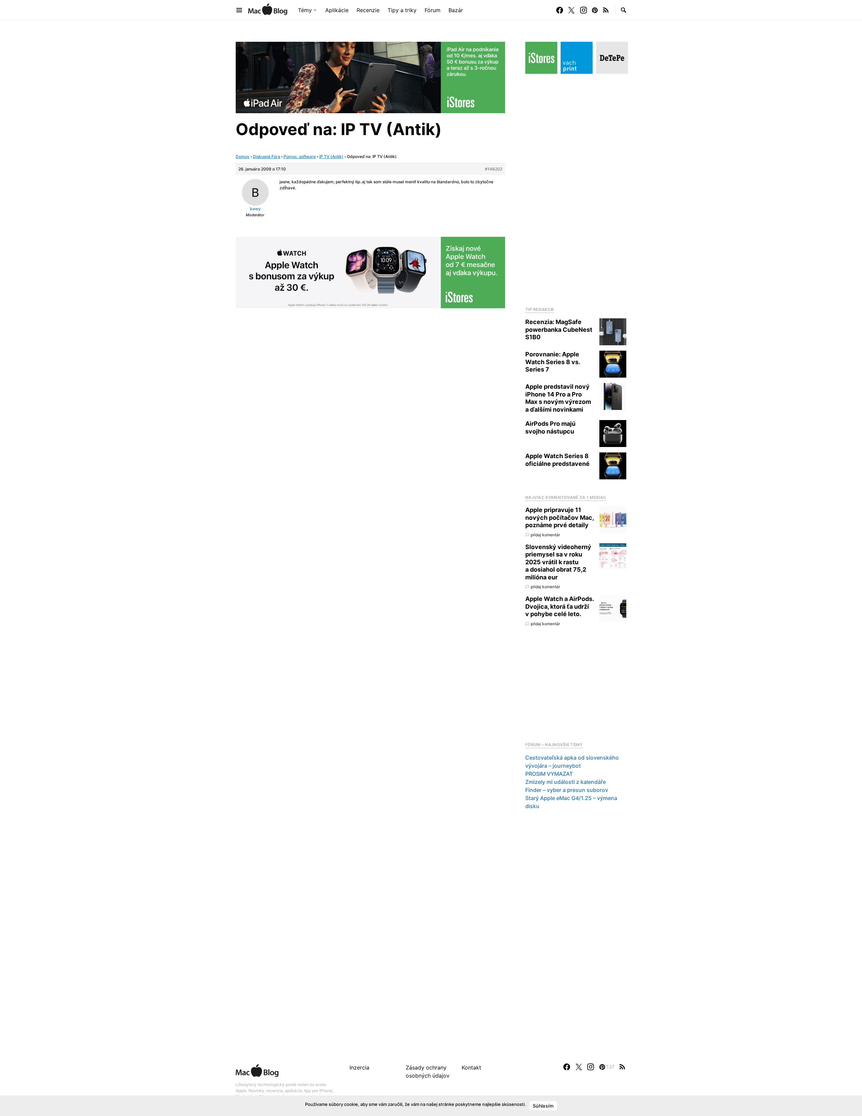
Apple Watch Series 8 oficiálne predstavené (557, 459)
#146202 (493, 168)
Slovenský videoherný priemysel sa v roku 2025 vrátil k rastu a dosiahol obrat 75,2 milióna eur (558, 562)
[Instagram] (583, 10)
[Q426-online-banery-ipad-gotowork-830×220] (370, 76)
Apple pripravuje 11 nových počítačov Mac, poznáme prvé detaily (559, 517)
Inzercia (359, 1067)
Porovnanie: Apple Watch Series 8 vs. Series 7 (552, 362)
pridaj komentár (545, 534)
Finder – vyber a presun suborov (566, 790)
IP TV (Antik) (331, 156)
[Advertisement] (575, 188)
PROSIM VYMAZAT (549, 773)
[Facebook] (559, 10)
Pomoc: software (300, 156)
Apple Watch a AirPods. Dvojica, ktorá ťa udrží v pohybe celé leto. (559, 606)
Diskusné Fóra (266, 156)
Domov (243, 156)
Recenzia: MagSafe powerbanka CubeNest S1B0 (558, 329)
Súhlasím (543, 1106)
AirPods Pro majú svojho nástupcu (550, 427)
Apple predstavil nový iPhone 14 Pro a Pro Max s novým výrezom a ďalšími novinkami (558, 398)
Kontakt (471, 1067)
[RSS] (605, 10)
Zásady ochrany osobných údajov (428, 1071)
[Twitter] (571, 10)
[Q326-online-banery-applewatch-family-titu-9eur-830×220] (370, 271)
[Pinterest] (595, 10)
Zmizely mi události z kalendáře (565, 781)
